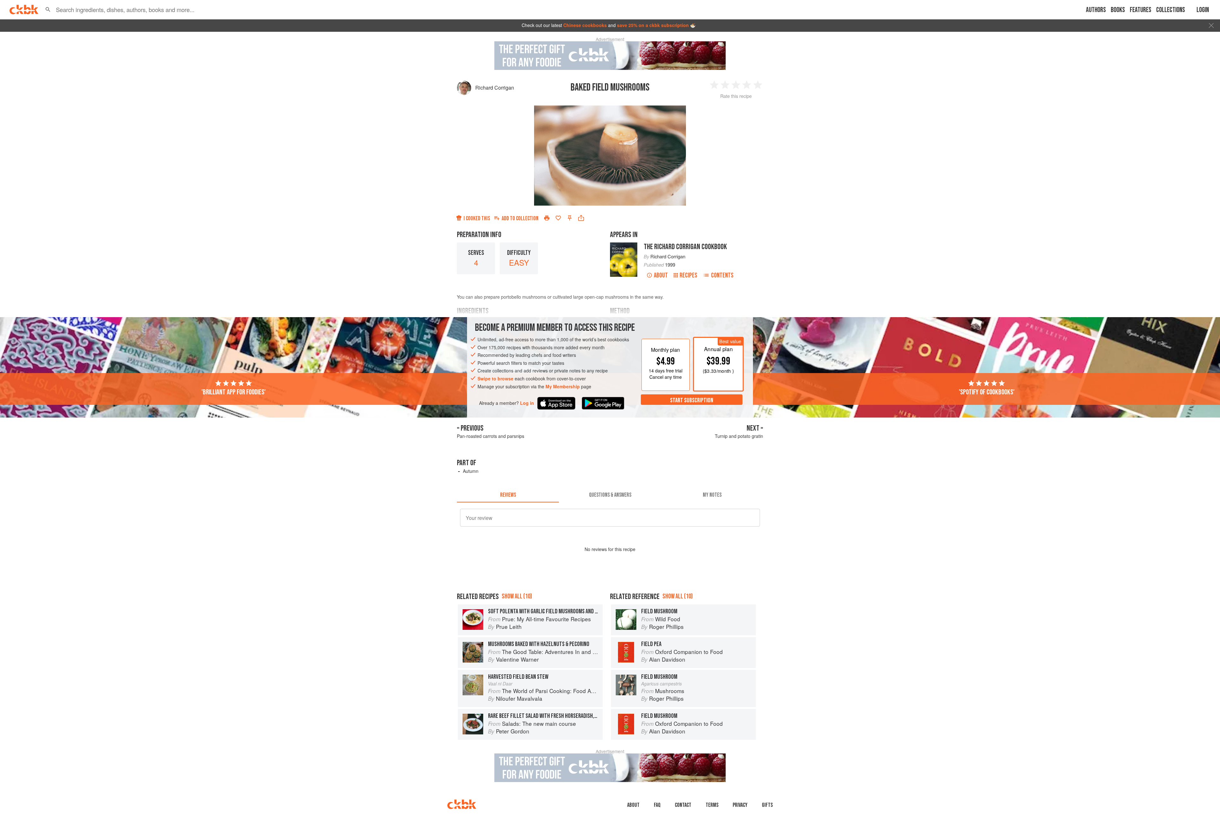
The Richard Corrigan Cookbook (685, 246)
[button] (48, 9)
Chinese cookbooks (585, 25)
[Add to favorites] (558, 218)
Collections (1170, 10)
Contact (683, 805)
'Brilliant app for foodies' (233, 392)
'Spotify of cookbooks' (986, 392)
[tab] (508, 494)
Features (1140, 10)
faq (657, 805)
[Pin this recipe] (569, 218)
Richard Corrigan (494, 87)
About (661, 275)
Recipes (688, 275)
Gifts (767, 805)
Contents (722, 275)
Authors (1096, 10)
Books (1118, 10)
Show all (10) (517, 596)
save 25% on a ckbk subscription (653, 25)
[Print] (546, 218)
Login (1202, 10)
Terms (712, 805)
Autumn (470, 471)
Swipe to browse (495, 378)
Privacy (740, 805)
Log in (527, 403)
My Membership (563, 386)
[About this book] (623, 245)
